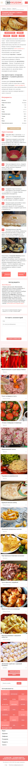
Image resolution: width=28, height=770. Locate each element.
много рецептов (19, 48)
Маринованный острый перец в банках (14, 369)
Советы (4, 744)
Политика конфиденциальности (16, 765)
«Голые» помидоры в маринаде (11, 423)
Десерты (5, 667)
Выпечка (20, 32)
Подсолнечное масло (7, 123)
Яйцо (3, 105)
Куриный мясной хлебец (9, 502)
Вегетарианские (10, 32)
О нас (6, 765)
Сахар (3, 111)
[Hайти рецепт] (26, 2)
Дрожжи (4, 107)
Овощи (21, 35)
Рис (3, 118)
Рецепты (9, 8)
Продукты (5, 742)
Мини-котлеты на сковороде (11, 609)
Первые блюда (6, 584)
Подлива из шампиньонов (10, 476)
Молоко (4, 100)
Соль (3, 109)
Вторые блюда (6, 398)
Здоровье (5, 733)
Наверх (14, 674)
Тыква (3, 116)
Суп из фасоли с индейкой (10, 582)
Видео (4, 730)
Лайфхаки (5, 736)
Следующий (21, 274)
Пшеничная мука (6, 114)
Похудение (5, 739)
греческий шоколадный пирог (15, 303)
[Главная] (14, 2)
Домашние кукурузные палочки (12, 529)
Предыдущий (7, 274)
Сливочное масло (6, 102)
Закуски (14, 8)
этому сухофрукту (20, 85)
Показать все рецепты (15, 671)
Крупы (14, 35)
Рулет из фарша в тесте (9, 396)
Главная (4, 8)
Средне (16, 29)
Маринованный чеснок (9, 449)
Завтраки (5, 558)
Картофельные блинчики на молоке (13, 555)
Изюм (3, 120)
